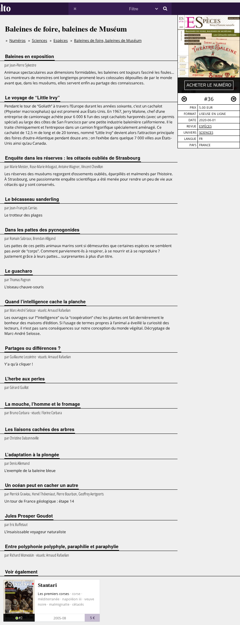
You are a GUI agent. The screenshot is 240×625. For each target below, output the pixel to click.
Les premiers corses (53, 593)
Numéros (17, 40)
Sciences (206, 133)
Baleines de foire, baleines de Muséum (108, 40)
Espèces (205, 126)
